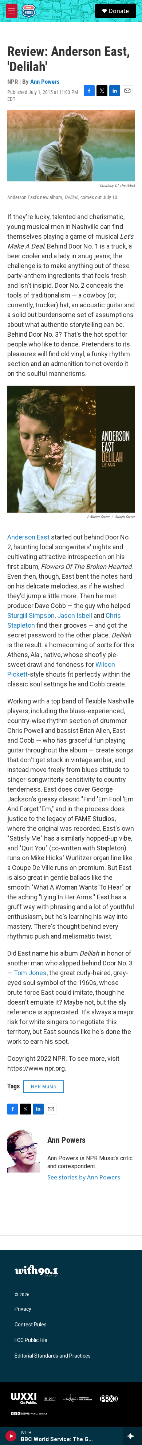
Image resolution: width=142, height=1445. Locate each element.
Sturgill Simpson (31, 615)
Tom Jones (30, 973)
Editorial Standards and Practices (53, 1356)
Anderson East (28, 537)
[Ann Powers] (23, 1151)
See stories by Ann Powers (83, 1177)
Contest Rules (31, 1324)
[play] (11, 1436)
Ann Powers (45, 81)
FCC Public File (31, 1340)
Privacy (23, 1309)
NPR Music (43, 1086)
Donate (119, 11)
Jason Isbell (74, 615)
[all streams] (132, 1436)
